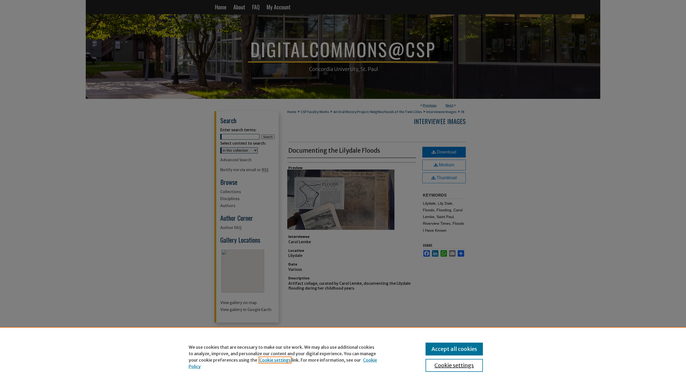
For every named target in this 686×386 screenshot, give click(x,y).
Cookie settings (275, 360)
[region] (343, 356)
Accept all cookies (454, 349)
